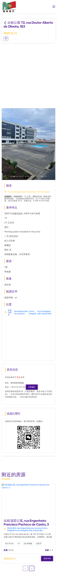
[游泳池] (14, 176)
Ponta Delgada (32, 312)
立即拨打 (32, 387)
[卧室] (26, 176)
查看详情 (47, 558)
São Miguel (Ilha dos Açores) (21, 312)
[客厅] (17, 176)
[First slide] (11, 176)
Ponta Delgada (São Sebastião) (44, 312)
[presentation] (25, 568)
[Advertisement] (28, 75)
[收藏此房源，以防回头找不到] (6, 38)
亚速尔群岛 (10, 312)
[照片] (34, 176)
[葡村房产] (9, 6)
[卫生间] (46, 176)
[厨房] (20, 176)
